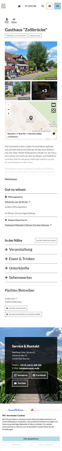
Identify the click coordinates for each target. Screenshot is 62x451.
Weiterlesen (11, 179)
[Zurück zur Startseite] (3, 6)
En (30, 6)
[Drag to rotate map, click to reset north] (8, 114)
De (35, 6)
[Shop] (19, 6)
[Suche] (42, 6)
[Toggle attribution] (54, 133)
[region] (31, 120)
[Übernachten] (57, 6)
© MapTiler (21, 133)
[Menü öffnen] (49, 6)
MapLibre (11, 133)
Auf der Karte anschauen (46, 240)
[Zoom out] (8, 109)
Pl (26, 6)
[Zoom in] (8, 105)
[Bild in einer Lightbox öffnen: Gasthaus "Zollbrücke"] (31, 60)
